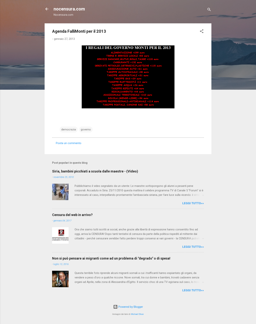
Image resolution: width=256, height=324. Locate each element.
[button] (201, 32)
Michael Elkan (137, 314)
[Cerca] (209, 10)
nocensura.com (69, 9)
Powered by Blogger (130, 306)
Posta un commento (68, 143)
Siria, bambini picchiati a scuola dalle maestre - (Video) (95, 171)
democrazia (68, 129)
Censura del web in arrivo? (72, 215)
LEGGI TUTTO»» (193, 203)
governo (86, 129)
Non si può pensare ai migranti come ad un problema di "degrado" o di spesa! (111, 258)
